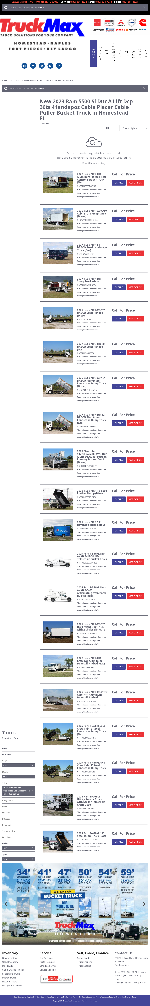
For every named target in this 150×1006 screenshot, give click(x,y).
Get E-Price (135, 182)
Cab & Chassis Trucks (13, 969)
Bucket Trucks (9, 977)
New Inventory (9, 957)
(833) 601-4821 (129, 971)
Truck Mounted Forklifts (113, 53)
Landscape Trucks (11, 973)
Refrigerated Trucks (12, 985)
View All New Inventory (93, 163)
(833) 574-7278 (129, 982)
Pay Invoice (140, 53)
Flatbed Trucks (9, 981)
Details (119, 182)
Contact (146, 53)
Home (5, 80)
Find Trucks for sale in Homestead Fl (27, 80)
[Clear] (16, 737)
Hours (143, 971)
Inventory (93, 53)
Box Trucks (7, 965)
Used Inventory (10, 961)
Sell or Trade (83, 957)
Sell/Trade (133, 53)
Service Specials (48, 969)
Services (120, 53)
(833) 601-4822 (131, 975)
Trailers (106, 53)
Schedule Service (48, 965)
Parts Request (47, 961)
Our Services (46, 957)
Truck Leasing (100, 53)
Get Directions (122, 964)
